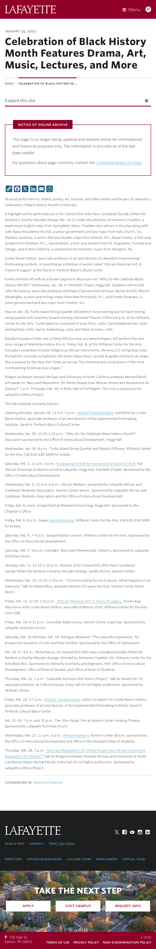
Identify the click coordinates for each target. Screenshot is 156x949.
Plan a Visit (14, 843)
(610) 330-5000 (62, 843)
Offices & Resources (44, 859)
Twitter (116, 832)
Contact (36, 843)
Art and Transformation (95, 413)
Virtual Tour (134, 859)
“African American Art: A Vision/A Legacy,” (89, 601)
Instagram (139, 832)
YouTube (132, 832)
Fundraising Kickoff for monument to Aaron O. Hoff (95, 464)
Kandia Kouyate (61, 520)
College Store (79, 859)
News (9, 83)
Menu (134, 9)
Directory (13, 859)
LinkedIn (147, 832)
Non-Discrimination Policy (127, 942)
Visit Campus (78, 905)
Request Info (128, 905)
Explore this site (20, 100)
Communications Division (119, 163)
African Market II (76, 735)
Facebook (124, 832)
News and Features (48, 782)
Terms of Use (57, 942)
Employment (107, 859)
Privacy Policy (86, 942)
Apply (28, 905)
